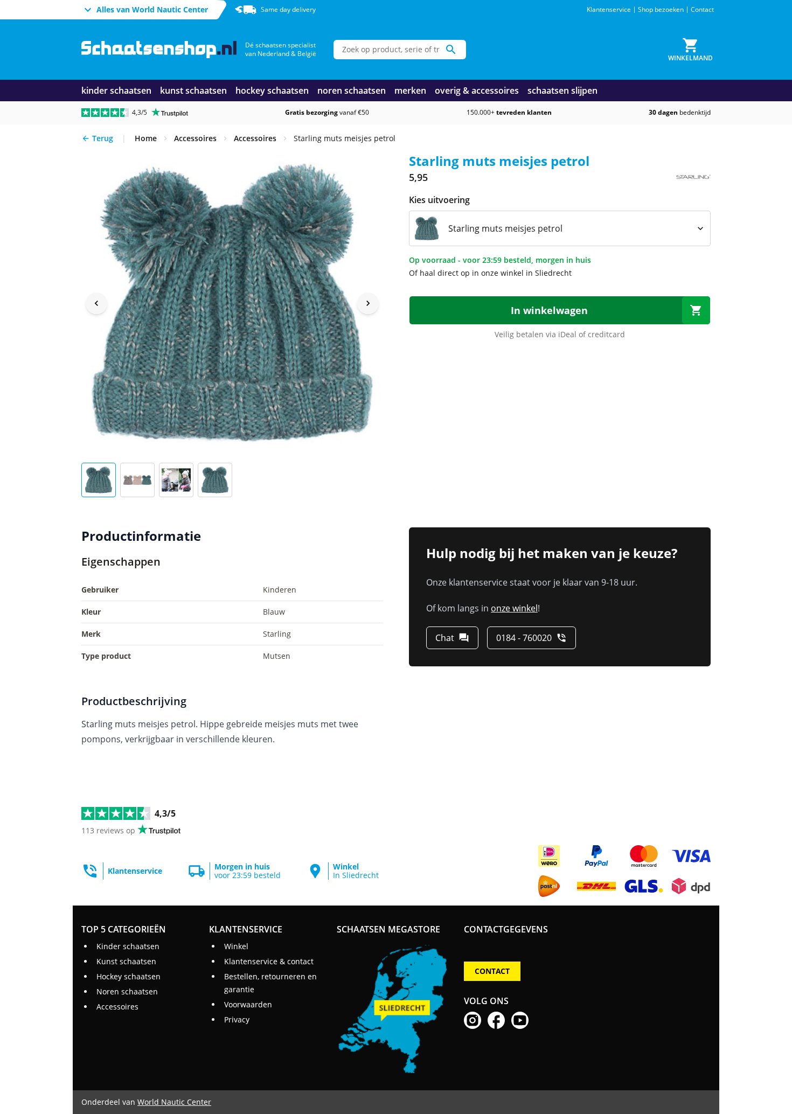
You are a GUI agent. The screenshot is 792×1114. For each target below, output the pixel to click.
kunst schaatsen (193, 90)
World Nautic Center (174, 1102)
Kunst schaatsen (126, 961)
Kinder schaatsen (127, 946)
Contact (702, 9)
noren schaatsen (351, 90)
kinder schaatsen (116, 90)
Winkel (236, 946)
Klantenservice (609, 9)
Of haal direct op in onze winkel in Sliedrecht (490, 273)
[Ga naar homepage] (159, 50)
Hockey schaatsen (128, 976)
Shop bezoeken (661, 9)
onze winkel (514, 608)
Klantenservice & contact (269, 961)
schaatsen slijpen (562, 90)
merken (410, 90)
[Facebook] (496, 1020)
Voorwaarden (248, 1004)
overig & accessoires (477, 90)
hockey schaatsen (272, 90)
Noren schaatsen (127, 991)
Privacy (236, 1019)
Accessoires (117, 1006)
